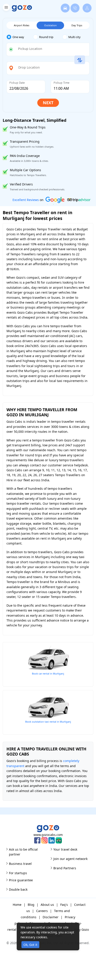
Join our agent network (70, 859)
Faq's (64, 904)
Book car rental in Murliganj (48, 673)
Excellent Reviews (26, 200)
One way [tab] (18, 37)
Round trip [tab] (46, 37)
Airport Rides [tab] (21, 25)
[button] (5, 8)
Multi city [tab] (74, 37)
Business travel (20, 864)
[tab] (19, 37)
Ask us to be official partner (23, 851)
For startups (18, 873)
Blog (31, 904)
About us (47, 904)
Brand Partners (64, 868)
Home (17, 904)
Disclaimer (50, 917)
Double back (18, 889)
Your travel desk (65, 849)
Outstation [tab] (50, 25)
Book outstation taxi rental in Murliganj (48, 721)
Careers (42, 911)
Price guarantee (21, 880)
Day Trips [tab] (76, 25)
